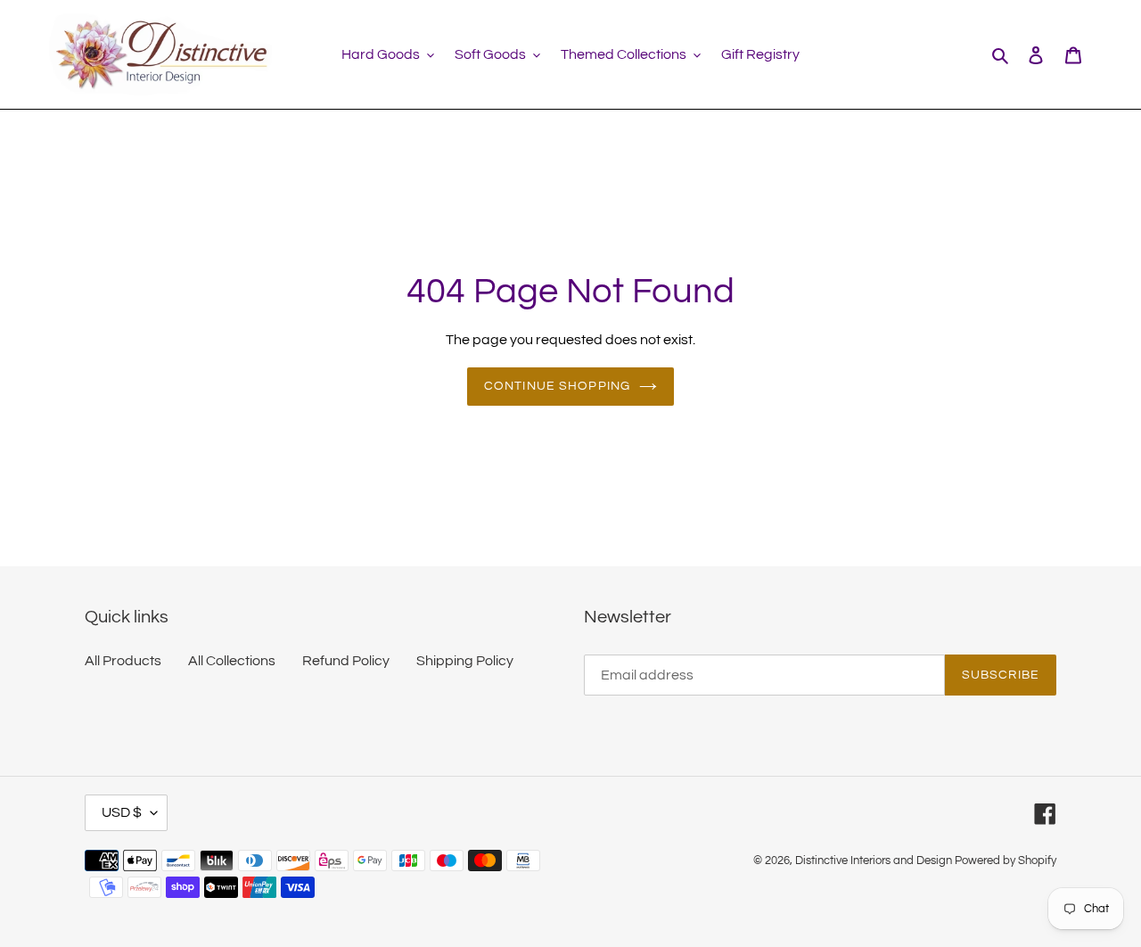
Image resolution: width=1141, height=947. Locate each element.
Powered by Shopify (1005, 860)
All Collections (231, 661)
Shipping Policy (464, 661)
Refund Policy (346, 661)
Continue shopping (557, 386)
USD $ (122, 812)
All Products (123, 661)
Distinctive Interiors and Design (873, 860)
